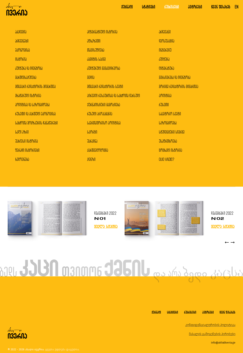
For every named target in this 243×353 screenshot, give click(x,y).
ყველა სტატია (106, 226)
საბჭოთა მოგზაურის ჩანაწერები (36, 123)
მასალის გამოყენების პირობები (212, 334)
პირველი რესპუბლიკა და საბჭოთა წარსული (113, 95)
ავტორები (195, 6)
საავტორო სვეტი (170, 113)
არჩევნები (21, 41)
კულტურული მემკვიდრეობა (103, 68)
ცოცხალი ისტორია (170, 150)
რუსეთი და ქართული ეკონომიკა (35, 113)
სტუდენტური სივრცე (172, 132)
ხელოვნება (22, 159)
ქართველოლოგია (97, 150)
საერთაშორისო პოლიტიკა (104, 123)
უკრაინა (92, 141)
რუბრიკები (171, 6)
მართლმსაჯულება (25, 77)
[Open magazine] (47, 218)
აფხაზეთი (93, 41)
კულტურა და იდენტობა (29, 68)
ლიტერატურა (166, 68)
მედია (90, 77)
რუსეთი (164, 104)
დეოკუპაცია (166, 41)
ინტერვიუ (165, 50)
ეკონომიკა (22, 50)
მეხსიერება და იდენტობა (174, 77)
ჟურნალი (127, 6)
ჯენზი (91, 159)
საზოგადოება (168, 123)
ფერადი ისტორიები (27, 150)
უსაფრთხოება (168, 141)
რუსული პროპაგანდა (99, 113)
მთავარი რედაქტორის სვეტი (105, 86)
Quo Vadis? (166, 159)
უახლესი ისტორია (26, 141)
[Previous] (227, 242)
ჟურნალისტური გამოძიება (103, 104)
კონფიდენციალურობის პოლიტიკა (210, 325)
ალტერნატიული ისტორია (102, 32)
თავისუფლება (95, 50)
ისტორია (21, 59)
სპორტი (92, 132)
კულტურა (164, 59)
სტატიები (148, 6)
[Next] (232, 242)
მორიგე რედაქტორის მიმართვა (178, 86)
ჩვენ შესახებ (220, 6)
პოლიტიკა (165, 95)
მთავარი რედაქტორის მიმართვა (35, 86)
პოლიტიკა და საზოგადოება (32, 104)
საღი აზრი (22, 132)
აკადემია (20, 32)
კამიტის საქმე (96, 59)
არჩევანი (165, 32)
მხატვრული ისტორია (28, 95)
